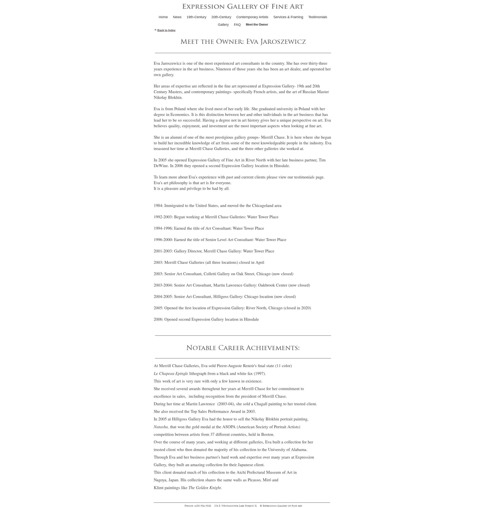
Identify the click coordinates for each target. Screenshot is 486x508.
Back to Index (166, 30)
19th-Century (196, 17)
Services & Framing (288, 17)
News (177, 17)
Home (163, 17)
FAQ (237, 25)
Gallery (223, 25)
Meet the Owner (257, 24)
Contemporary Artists (252, 17)
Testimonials (317, 17)
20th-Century (221, 17)
